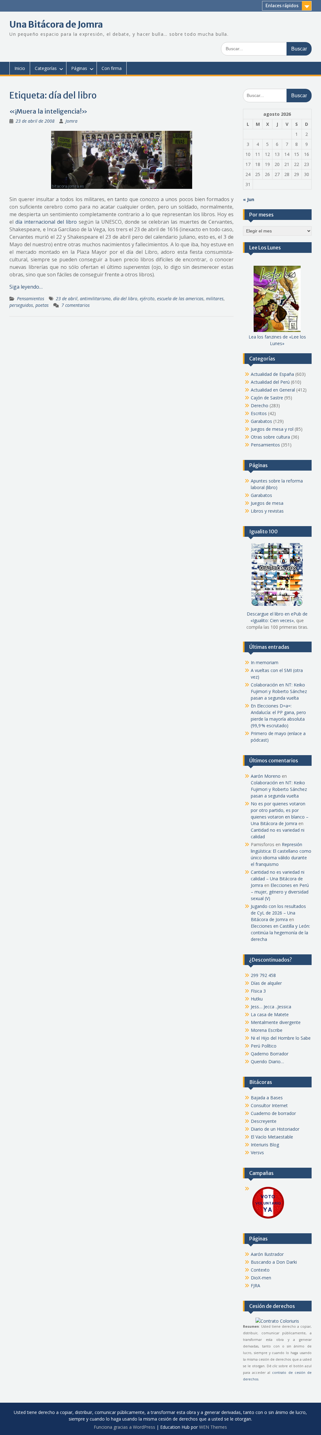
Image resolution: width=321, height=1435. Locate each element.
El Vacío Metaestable (272, 1137)
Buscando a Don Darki (274, 1262)
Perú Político (263, 1046)
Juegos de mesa (267, 503)
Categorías (46, 68)
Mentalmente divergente (276, 1022)
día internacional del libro (46, 221)
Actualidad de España (272, 374)
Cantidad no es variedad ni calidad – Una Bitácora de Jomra (277, 878)
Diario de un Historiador (275, 1129)
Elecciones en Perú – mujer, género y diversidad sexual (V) (280, 891)
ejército (147, 298)
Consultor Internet (269, 1105)
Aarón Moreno (266, 776)
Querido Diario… (267, 1061)
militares (215, 298)
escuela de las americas (180, 298)
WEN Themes (213, 1427)
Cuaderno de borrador (273, 1113)
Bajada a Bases (267, 1098)
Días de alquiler (266, 983)
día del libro (125, 298)
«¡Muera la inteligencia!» (48, 111)
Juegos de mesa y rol (272, 429)
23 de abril (66, 298)
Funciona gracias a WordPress (124, 1427)
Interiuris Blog (265, 1145)
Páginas (79, 68)
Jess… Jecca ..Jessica (271, 1007)
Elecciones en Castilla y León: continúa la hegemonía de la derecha (280, 932)
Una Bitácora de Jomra (56, 24)
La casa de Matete (270, 1014)
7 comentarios (75, 305)
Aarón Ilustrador (267, 1254)
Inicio (19, 68)
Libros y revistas (267, 511)
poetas (42, 305)
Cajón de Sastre (267, 398)
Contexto (260, 1270)
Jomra (71, 121)
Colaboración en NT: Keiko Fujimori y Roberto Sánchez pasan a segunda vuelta (279, 691)
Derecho (259, 405)
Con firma (112, 68)
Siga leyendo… (26, 286)
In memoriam (264, 662)
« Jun (248, 199)
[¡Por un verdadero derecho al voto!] (268, 1218)
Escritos (259, 413)
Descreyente (263, 1121)
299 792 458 (263, 975)
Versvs (257, 1152)
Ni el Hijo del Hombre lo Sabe (281, 1038)
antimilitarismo (95, 298)
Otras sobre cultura (270, 437)
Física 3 (258, 991)
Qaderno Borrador (269, 1054)
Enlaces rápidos (282, 5)
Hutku (257, 999)
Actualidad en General (273, 390)
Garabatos (261, 421)
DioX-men (261, 1278)
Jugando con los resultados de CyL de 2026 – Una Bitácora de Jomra (278, 912)
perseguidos (21, 305)
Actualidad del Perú (270, 382)
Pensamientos (30, 298)
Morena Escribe (266, 1030)
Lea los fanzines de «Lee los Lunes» (277, 340)
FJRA (255, 1285)
